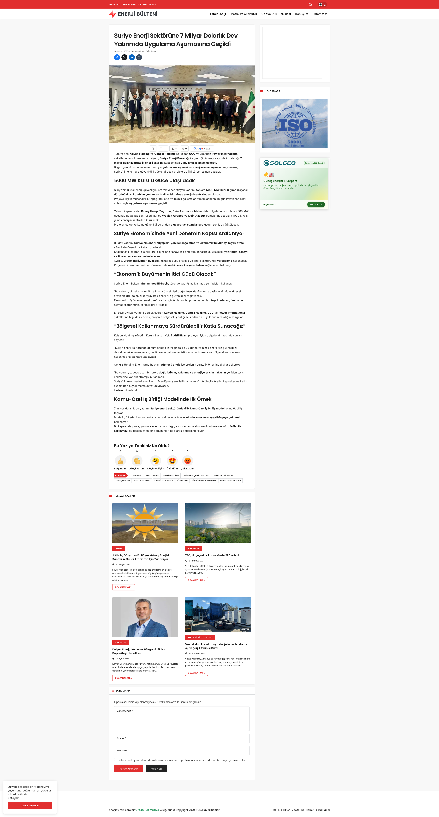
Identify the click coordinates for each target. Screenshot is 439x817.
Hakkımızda (115, 4)
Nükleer (286, 14)
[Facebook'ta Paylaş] (117, 57)
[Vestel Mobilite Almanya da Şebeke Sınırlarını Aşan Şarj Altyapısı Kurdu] (218, 614)
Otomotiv (320, 14)
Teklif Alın (316, 204)
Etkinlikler (284, 810)
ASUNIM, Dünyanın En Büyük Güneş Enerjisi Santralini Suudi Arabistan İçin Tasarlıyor (140, 557)
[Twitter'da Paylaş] (124, 57)
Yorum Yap (123, 690)
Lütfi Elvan (182, 480)
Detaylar (13, 798)
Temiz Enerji (218, 14)
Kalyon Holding (142, 480)
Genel (118, 548)
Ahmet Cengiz (152, 475)
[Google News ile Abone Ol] (202, 149)
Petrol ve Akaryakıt (244, 14)
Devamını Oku (123, 587)
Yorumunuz (125, 711)
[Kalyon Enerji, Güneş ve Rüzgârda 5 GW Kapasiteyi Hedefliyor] (145, 617)
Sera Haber (323, 810)
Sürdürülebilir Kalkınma (204, 480)
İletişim (152, 4)
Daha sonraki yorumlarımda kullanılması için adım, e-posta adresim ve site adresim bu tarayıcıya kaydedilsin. (182, 760)
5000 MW (137, 475)
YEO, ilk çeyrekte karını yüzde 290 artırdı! (212, 555)
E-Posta (123, 750)
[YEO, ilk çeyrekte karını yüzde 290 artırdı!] (218, 523)
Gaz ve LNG (269, 14)
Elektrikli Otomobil (200, 637)
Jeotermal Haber (303, 810)
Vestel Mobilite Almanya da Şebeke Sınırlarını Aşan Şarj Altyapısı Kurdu (216, 646)
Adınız (121, 738)
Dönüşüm (301, 14)
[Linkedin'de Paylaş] (132, 57)
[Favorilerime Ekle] (153, 149)
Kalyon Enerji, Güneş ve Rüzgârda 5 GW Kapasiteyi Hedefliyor (138, 651)
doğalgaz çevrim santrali (196, 475)
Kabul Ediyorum (30, 805)
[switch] (322, 4)
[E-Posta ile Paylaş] (139, 57)
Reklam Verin (129, 4)
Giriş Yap (156, 768)
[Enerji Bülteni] (133, 14)
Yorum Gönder (128, 768)
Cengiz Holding (171, 475)
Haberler (193, 548)
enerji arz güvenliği (223, 475)
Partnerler (142, 4)
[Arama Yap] (310, 4)
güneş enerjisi (123, 480)
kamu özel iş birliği (164, 480)
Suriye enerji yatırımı (230, 480)
